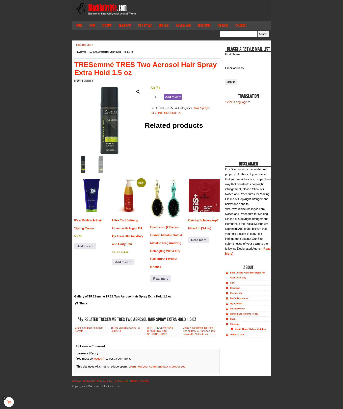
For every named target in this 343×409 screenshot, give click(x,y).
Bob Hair (164, 25)
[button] (138, 91)
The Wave (222, 25)
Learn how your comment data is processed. (157, 366)
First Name (232, 54)
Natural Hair (183, 25)
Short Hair (204, 25)
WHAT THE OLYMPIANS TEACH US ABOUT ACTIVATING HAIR (160, 331)
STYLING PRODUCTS (166, 113)
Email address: (235, 68)
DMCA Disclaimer (239, 298)
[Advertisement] (247, 129)
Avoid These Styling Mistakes (250, 329)
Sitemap (107, 25)
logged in (99, 358)
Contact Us (236, 293)
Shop (92, 25)
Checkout (241, 25)
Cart (232, 283)
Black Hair (125, 25)
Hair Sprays (201, 108)
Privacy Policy (237, 308)
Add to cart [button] (85, 246)
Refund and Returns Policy (244, 314)
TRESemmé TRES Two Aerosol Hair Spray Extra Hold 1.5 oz (145, 69)
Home (79, 25)
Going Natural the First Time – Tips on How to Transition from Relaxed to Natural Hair (199, 331)
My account (236, 303)
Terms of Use (237, 334)
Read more (160, 278)
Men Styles (145, 25)
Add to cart (173, 97)
